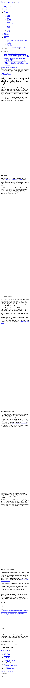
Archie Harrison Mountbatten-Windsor (10, 610)
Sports (8, 27)
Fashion (9, 19)
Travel (8, 30)
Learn (5, 38)
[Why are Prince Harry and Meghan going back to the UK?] (11, 628)
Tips (5, 664)
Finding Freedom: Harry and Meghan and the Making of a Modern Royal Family (14, 612)
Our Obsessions (13, 67)
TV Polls (6, 12)
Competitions (10, 44)
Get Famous (7, 656)
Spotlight (9, 43)
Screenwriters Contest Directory (17, 47)
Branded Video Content (9, 660)
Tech (8, 29)
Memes (8, 15)
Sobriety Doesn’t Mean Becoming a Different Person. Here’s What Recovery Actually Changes (16, 54)
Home (5, 8)
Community (6, 667)
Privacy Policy (7, 654)
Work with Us (7, 658)
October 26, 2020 (5, 73)
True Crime (9, 31)
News (5, 9)
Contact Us (6, 657)
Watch (5, 33)
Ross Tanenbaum (6, 74)
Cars (8, 18)
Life (5, 13)
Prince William (7, 614)
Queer (8, 26)
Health (8, 22)
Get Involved (7, 661)
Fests (5, 37)
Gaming (9, 20)
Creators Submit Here (9, 668)
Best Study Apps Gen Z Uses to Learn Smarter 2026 (16, 56)
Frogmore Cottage (8, 613)
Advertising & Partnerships (10, 665)
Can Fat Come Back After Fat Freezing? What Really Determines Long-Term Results (15, 61)
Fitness (11, 23)
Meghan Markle (17, 613)
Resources (9, 45)
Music (8, 25)
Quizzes (9, 16)
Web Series (6, 36)
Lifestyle (3, 67)
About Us (6, 653)
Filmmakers (6, 34)
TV (4, 11)
